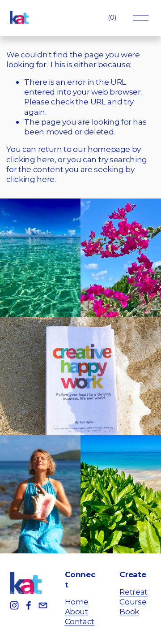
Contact (80, 621)
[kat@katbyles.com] (42, 605)
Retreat (133, 591)
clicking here (30, 159)
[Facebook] (28, 605)
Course (132, 601)
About (76, 611)
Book (129, 611)
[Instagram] (14, 605)
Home (77, 601)
